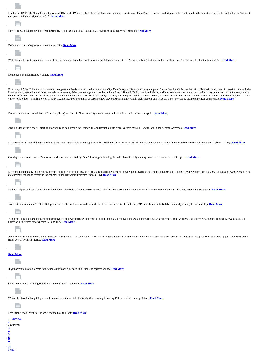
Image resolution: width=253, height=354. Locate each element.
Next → (12, 349)
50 (9, 346)
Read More (58, 16)
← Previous (14, 318)
